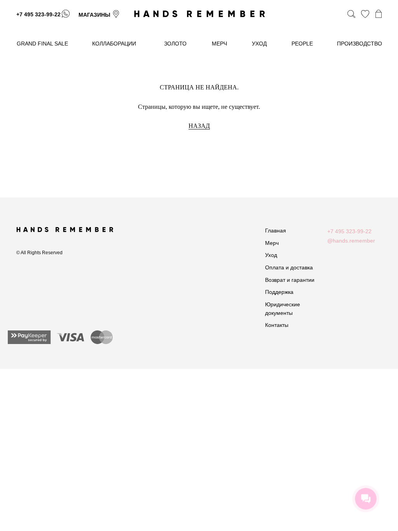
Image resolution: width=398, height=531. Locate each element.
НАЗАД (199, 125)
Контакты (276, 325)
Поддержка (279, 292)
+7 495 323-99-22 (38, 14)
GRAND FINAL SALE (42, 43)
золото (175, 43)
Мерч (272, 243)
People (302, 43)
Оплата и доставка (289, 267)
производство (359, 43)
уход (259, 43)
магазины (94, 15)
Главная (275, 230)
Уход (271, 255)
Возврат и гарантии (289, 280)
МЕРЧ (219, 43)
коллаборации (114, 43)
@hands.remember (351, 241)
